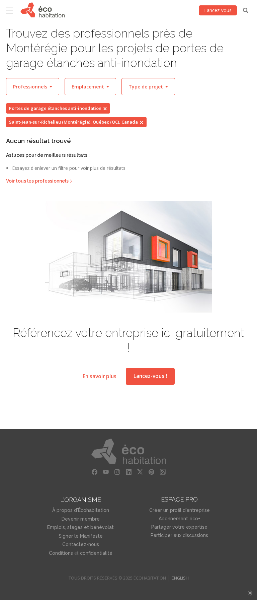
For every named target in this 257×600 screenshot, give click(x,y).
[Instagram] (117, 472)
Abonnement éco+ (179, 518)
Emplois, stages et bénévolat (80, 527)
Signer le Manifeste (81, 536)
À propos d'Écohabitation (80, 510)
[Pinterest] (151, 472)
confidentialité (96, 553)
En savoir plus (99, 376)
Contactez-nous (80, 544)
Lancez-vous (218, 10)
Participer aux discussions (179, 535)
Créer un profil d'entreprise (179, 510)
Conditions (61, 553)
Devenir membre (81, 519)
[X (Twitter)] (140, 472)
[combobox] (32, 86)
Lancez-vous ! (150, 376)
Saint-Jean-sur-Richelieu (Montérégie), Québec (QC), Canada (73, 122)
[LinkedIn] (128, 472)
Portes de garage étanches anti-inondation (55, 108)
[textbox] (32, 86)
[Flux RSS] (162, 472)
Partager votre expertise (179, 527)
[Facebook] (94, 472)
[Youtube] (105, 472)
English (180, 578)
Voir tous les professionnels (37, 181)
